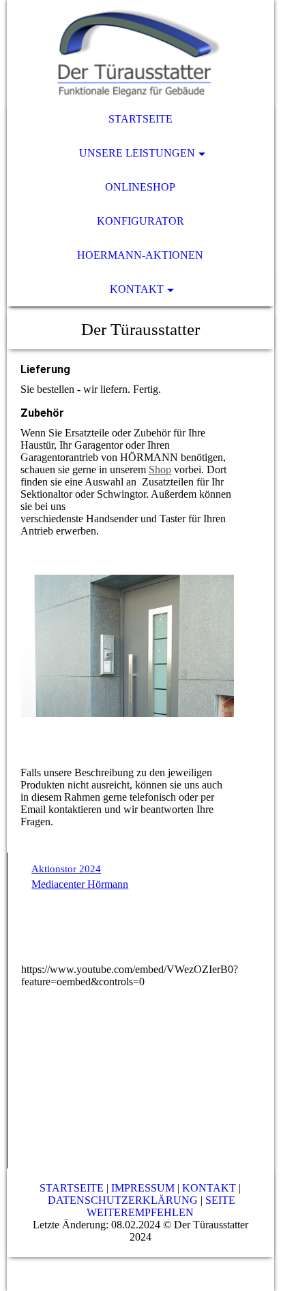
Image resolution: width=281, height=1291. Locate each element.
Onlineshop (140, 187)
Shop (160, 469)
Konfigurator (140, 221)
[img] (140, 51)
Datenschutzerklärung (123, 1200)
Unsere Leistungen (137, 153)
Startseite (140, 119)
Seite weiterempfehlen (161, 1206)
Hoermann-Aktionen (140, 255)
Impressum (143, 1188)
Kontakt (137, 289)
